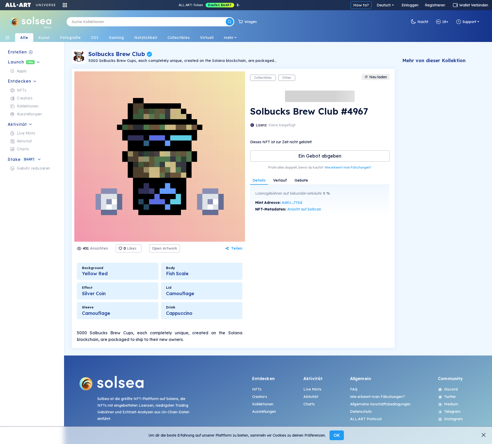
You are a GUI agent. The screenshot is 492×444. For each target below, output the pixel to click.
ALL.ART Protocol (366, 419)
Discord (451, 389)
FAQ (353, 389)
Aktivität (310, 396)
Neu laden (378, 77)
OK (337, 435)
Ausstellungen (264, 411)
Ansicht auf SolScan (304, 209)
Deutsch (384, 5)
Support (469, 21)
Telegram (452, 411)
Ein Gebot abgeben (319, 156)
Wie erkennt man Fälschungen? (348, 167)
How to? (361, 5)
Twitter (450, 396)
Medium (451, 404)
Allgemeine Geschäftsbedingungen (380, 404)
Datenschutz (361, 411)
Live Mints (312, 389)
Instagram (453, 419)
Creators (259, 396)
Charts (309, 404)
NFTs (257, 389)
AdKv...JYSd (292, 202)
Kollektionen (263, 404)
